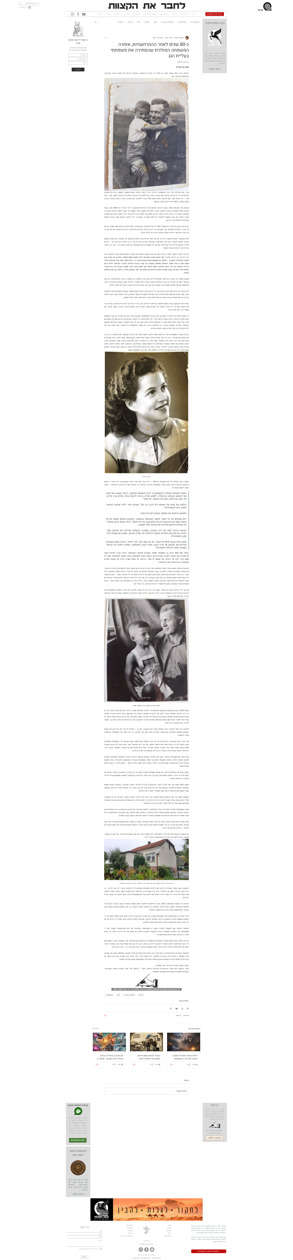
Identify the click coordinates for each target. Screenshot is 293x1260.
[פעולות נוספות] (105, 37)
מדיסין (130, 22)
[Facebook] (78, 14)
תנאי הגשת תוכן (146, 1258)
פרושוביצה (109, 995)
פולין (118, 995)
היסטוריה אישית (167, 22)
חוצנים (120, 22)
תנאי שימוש (135, 1258)
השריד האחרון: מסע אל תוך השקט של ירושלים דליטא (148, 1057)
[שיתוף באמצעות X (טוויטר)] (182, 1008)
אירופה (141, 995)
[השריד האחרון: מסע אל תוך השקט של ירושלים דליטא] (146, 1042)
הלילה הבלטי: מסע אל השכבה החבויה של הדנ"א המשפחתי (184, 1057)
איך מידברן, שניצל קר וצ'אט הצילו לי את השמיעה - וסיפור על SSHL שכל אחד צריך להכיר (109, 1057)
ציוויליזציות (182, 22)
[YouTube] (83, 14)
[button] (96, 22)
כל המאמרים (195, 22)
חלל (138, 22)
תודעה (147, 22)
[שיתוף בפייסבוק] (188, 1008)
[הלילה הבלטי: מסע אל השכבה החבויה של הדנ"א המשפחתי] (183, 1042)
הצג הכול (95, 1028)
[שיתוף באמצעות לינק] (171, 1008)
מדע (155, 22)
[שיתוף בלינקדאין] (176, 1008)
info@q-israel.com (146, 1244)
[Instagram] (72, 14)
